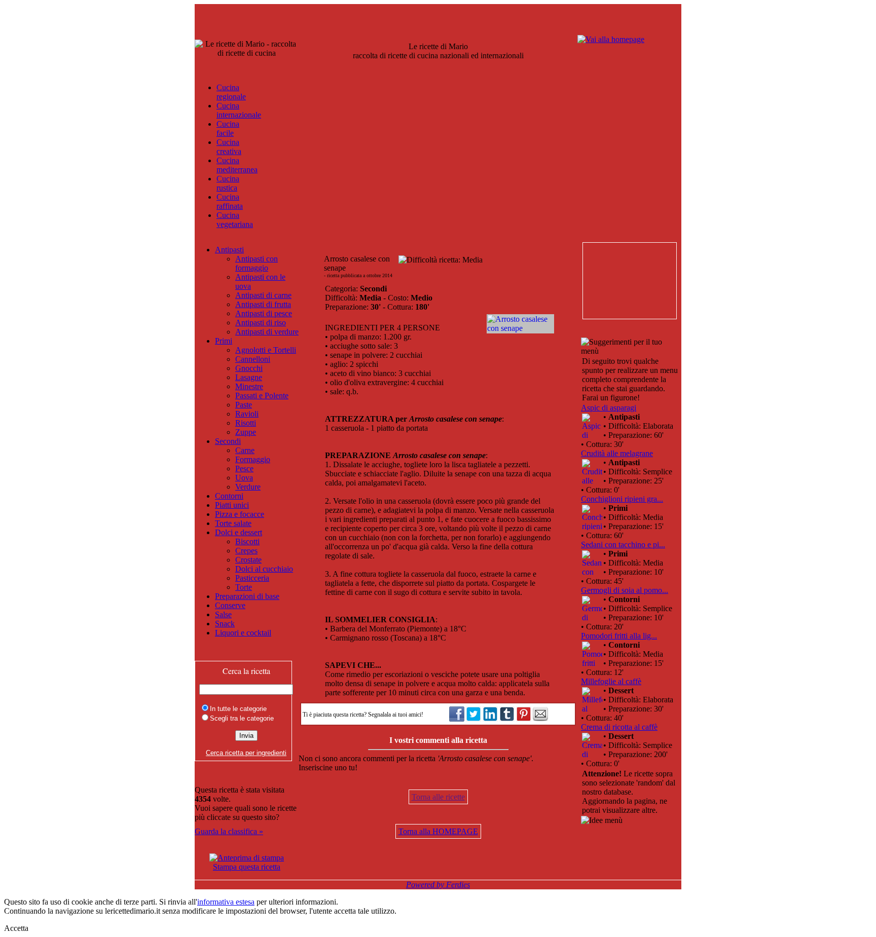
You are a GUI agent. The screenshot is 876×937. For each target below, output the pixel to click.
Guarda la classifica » (229, 831)
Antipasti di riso (260, 322)
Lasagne (248, 377)
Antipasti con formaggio (256, 263)
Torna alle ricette (438, 797)
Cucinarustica (227, 183)
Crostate (248, 559)
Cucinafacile (227, 128)
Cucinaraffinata (229, 201)
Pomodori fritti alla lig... (619, 635)
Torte (243, 587)
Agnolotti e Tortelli (265, 350)
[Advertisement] (629, 281)
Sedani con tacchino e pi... (623, 544)
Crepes (246, 550)
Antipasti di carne (263, 295)
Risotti (245, 423)
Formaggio (252, 459)
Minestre (249, 386)
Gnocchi (249, 368)
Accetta (16, 928)
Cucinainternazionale (238, 110)
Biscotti (247, 541)
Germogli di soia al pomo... (624, 590)
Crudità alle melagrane (617, 453)
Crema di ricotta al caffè (619, 727)
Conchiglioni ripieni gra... (622, 499)
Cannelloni (252, 359)
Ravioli (247, 413)
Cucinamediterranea (237, 165)
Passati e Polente (261, 395)
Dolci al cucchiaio (264, 569)
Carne (244, 450)
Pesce (244, 468)
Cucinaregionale (231, 92)
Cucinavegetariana (234, 220)
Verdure (248, 486)
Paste (243, 404)
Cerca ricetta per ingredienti (246, 753)
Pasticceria (252, 578)
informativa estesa (225, 901)
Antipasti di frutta (263, 304)
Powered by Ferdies (438, 884)
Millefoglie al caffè (611, 681)
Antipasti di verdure (267, 331)
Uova (244, 477)
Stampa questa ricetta (246, 867)
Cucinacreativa (228, 147)
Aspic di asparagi (608, 407)
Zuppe (245, 432)
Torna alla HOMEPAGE (438, 831)
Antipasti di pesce (263, 313)
